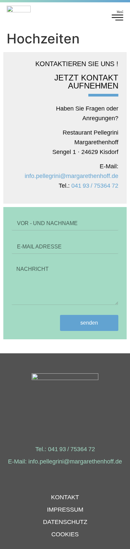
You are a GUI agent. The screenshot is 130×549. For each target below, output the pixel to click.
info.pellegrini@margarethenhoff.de (71, 176)
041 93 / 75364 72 (94, 185)
